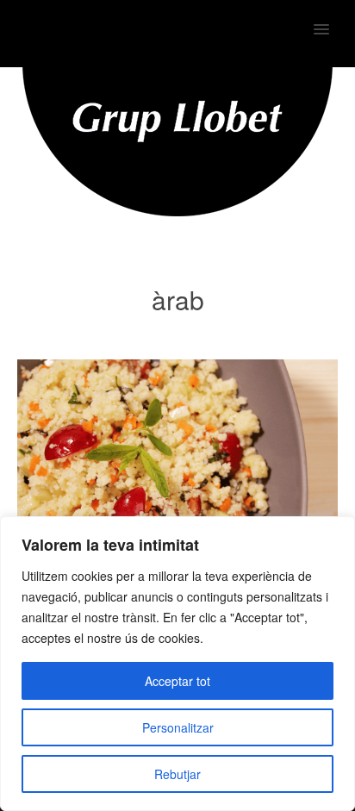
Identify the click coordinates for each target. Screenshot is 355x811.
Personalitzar (178, 727)
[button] (331, 18)
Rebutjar (177, 774)
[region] (177, 663)
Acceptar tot (177, 680)
